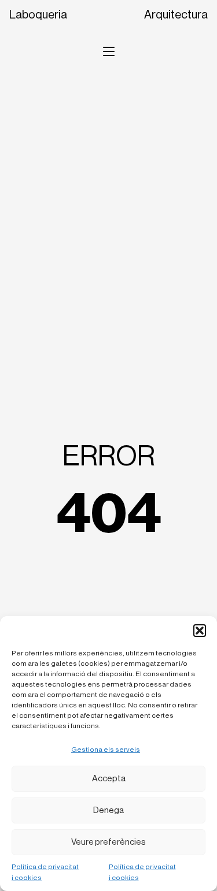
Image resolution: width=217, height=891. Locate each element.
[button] (199, 630)
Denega (108, 810)
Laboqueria (38, 15)
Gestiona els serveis (105, 749)
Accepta (109, 778)
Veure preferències (108, 842)
